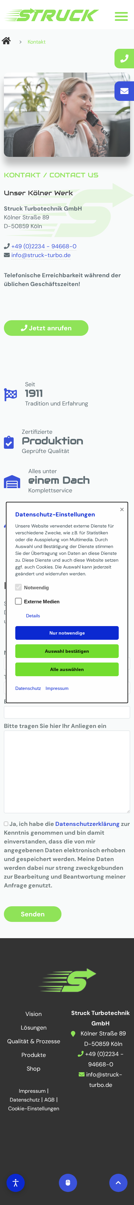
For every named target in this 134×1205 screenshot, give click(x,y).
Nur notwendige (67, 633)
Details (33, 615)
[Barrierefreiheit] (16, 1183)
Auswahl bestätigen (67, 651)
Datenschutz (28, 688)
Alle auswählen (67, 669)
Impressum (57, 688)
